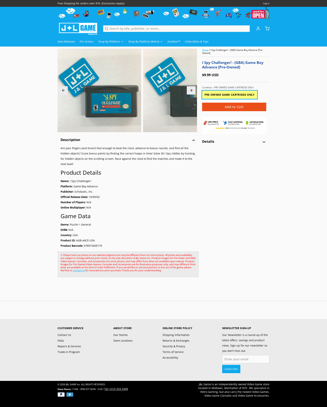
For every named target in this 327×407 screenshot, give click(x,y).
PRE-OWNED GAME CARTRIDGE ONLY (230, 94)
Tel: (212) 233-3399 (116, 389)
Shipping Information (176, 335)
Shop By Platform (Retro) (143, 41)
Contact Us (64, 335)
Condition (228, 87)
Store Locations (123, 340)
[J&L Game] (78, 28)
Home (205, 50)
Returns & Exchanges (176, 340)
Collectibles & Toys (197, 41)
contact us (79, 270)
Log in (266, 3)
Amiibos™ (173, 41)
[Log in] (256, 28)
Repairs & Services (69, 346)
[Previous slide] (63, 90)
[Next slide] (191, 90)
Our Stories (120, 335)
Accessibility (170, 357)
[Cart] (265, 28)
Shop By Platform (109, 41)
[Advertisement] (126, 290)
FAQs (61, 340)
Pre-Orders (87, 41)
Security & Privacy (174, 346)
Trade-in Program (69, 352)
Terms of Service (173, 352)
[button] (234, 107)
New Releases (66, 41)
